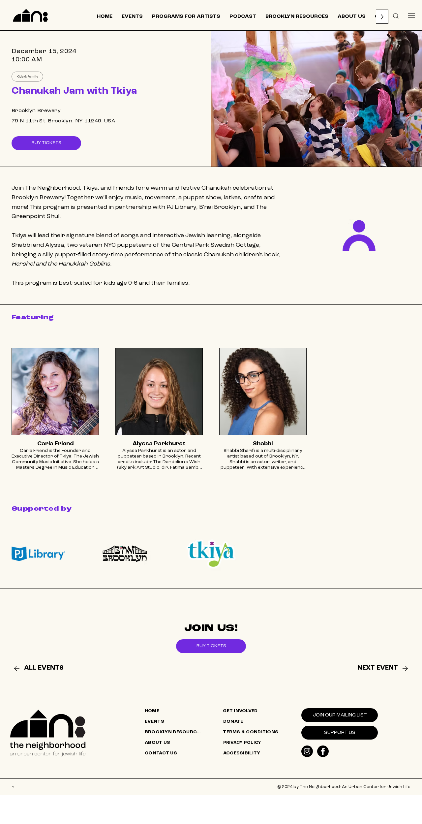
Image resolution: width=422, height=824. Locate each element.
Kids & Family (27, 76)
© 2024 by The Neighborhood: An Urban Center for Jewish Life (343, 787)
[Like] (307, 751)
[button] (396, 15)
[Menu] (411, 15)
